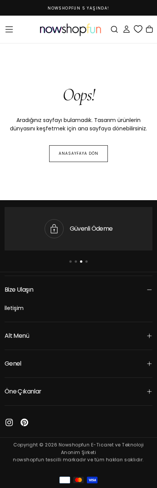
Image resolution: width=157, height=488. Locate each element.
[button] (9, 29)
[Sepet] (149, 29)
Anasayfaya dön (78, 153)
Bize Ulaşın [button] (19, 289)
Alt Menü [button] (17, 335)
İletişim (14, 308)
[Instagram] (9, 422)
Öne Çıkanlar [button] (23, 391)
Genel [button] (13, 363)
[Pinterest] (24, 422)
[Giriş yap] (126, 29)
